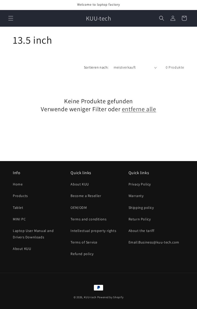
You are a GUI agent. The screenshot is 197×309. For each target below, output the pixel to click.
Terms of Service (84, 242)
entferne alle (139, 109)
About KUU (22, 248)
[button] (10, 18)
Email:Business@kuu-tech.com (154, 242)
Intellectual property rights (93, 230)
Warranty (136, 195)
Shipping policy (141, 207)
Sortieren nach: (96, 67)
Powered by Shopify (110, 297)
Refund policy (82, 253)
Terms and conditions (88, 219)
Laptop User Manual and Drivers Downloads (33, 233)
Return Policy (140, 219)
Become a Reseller (86, 195)
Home (18, 184)
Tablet (18, 207)
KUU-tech (90, 297)
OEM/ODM (79, 207)
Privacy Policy (140, 184)
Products (20, 195)
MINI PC (19, 219)
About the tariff (141, 230)
